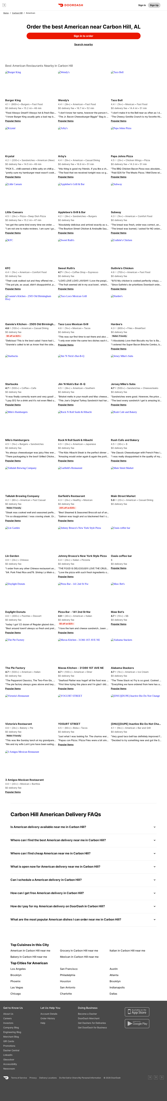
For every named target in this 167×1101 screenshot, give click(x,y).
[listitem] (18, 950)
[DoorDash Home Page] (70, 5)
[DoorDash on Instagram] (162, 1078)
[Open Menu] (4, 5)
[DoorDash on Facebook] (150, 1078)
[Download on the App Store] (137, 1011)
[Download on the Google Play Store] (137, 1023)
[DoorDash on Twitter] (156, 1078)
